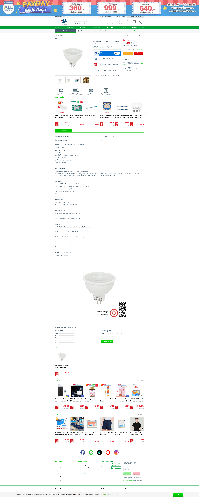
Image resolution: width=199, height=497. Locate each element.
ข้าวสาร (95, 24)
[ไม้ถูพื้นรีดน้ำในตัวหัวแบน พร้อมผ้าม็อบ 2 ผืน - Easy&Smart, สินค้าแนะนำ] (77, 424)
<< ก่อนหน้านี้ (125, 35)
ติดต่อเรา (80, 476)
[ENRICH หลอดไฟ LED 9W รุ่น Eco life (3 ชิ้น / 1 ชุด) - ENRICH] (137, 107)
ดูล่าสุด (57, 347)
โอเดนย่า (86, 24)
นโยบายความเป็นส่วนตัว (128, 480)
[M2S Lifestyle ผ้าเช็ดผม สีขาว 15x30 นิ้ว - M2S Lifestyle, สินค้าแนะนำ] (122, 424)
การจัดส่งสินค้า (58, 468)
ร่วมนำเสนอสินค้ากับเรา (83, 474)
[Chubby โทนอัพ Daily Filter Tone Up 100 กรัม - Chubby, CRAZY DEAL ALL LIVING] (122, 390)
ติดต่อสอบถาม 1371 (61, 16)
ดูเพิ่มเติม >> (141, 381)
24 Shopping (58, 476)
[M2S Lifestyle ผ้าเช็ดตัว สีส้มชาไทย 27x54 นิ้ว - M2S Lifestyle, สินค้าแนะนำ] (92, 424)
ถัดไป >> (141, 35)
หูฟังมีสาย (91, 24)
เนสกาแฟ (125, 24)
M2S (56, 478)
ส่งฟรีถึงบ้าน (70, 28)
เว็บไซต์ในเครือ (58, 474)
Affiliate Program (59, 482)
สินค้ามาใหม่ (83, 28)
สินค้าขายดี (58, 28)
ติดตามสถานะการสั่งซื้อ (120, 16)
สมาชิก (56, 464)
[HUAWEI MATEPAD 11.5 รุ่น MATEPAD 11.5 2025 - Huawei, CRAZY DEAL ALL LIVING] (137, 390)
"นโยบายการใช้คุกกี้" (105, 494)
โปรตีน (118, 24)
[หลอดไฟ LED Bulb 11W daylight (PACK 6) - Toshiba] (62, 107)
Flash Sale (110, 28)
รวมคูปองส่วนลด (96, 28)
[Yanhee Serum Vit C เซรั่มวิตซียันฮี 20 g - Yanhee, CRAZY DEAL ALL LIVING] (107, 390)
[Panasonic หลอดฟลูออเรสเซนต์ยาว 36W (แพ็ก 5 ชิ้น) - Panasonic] (122, 107)
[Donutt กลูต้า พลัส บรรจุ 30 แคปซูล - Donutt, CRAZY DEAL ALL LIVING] (92, 390)
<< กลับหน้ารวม (59, 35)
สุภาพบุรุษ (127, 474)
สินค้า (64, 31)
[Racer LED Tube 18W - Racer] (92, 107)
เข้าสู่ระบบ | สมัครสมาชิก (136, 16)
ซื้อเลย (138, 53)
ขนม (99, 24)
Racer (56, 38)
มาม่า (105, 24)
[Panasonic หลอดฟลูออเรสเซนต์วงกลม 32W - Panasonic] (107, 107)
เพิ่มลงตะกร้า (129, 53)
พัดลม (108, 24)
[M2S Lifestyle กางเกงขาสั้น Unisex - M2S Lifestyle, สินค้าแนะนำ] (107, 424)
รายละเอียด (64, 130)
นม (101, 24)
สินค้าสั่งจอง (122, 28)
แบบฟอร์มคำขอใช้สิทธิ (82, 478)
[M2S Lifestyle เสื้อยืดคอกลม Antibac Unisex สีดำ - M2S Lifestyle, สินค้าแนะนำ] (137, 424)
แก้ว (115, 24)
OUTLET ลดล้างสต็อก (138, 28)
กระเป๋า (111, 24)
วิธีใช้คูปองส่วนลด (58, 470)
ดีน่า (121, 24)
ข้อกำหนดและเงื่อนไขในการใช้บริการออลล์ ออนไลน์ (88, 464)
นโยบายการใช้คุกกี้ (82, 466)
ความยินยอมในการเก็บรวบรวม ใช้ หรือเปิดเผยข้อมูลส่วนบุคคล (87, 471)
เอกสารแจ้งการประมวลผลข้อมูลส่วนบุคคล (86, 468)
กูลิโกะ (82, 24)
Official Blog (58, 480)
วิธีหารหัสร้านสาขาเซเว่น (60, 472)
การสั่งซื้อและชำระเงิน (59, 466)
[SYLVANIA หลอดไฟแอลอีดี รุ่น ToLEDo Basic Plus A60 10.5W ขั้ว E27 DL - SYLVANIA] (77, 107)
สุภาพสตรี (136, 474)
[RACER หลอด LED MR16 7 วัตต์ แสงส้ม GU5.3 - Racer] (62, 357)
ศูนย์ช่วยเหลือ (58, 461)
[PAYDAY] (99, 8)
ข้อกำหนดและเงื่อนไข (83, 461)
